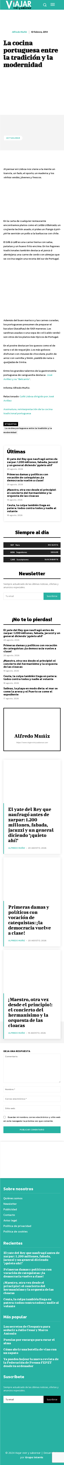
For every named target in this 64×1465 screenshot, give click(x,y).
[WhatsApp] (41, 1169)
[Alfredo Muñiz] (7, 32)
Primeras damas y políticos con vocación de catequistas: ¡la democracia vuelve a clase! (27, 477)
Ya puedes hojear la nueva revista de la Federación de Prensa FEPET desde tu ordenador (31, 1362)
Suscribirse (52, 596)
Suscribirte (51, 559)
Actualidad (13, 138)
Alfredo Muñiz (19, 32)
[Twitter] (25, 1169)
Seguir (54, 552)
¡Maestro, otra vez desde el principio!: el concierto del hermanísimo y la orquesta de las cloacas (31, 493)
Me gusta (53, 544)
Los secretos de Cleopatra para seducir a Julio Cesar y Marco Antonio (26, 1330)
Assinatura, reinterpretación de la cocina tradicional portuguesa (28, 411)
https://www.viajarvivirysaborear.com (32, 742)
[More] (49, 1169)
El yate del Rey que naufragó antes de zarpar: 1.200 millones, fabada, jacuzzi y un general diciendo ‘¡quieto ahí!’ (32, 462)
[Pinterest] (33, 1169)
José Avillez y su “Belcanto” (27, 377)
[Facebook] (17, 1169)
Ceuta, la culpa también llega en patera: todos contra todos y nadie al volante (31, 508)
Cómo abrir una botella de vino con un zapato (29, 1351)
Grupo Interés (34, 1457)
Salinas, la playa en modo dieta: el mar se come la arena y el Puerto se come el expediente (30, 691)
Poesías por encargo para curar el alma (29, 1341)
